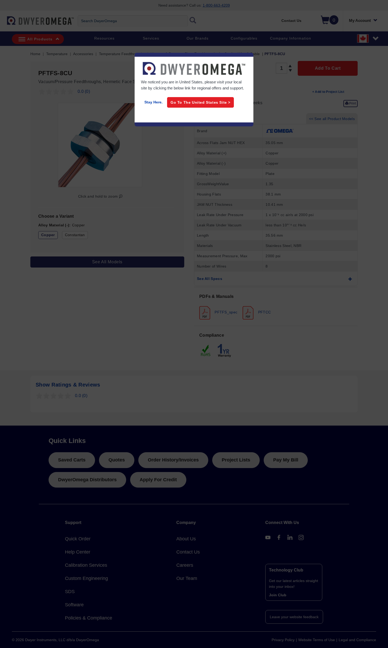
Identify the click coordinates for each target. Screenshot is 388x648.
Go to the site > (200, 102)
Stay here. (153, 102)
